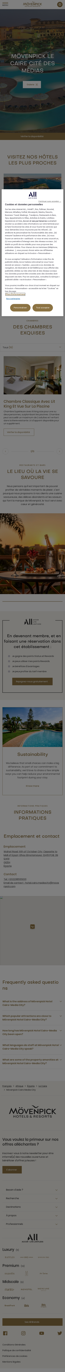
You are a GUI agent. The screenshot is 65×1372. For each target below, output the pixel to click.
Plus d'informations (15, 294)
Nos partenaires (13, 298)
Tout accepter (42, 308)
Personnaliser (20, 308)
